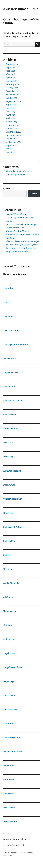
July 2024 (10, 149)
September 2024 (13, 142)
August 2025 (12, 104)
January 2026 (12, 88)
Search (6, 188)
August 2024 (12, 145)
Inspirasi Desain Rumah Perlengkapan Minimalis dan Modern (19, 217)
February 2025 (12, 125)
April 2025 (11, 118)
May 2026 (10, 74)
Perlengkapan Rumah (16, 174)
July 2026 (10, 67)
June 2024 (10, 152)
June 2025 (10, 111)
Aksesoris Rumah (15, 9)
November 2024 (13, 135)
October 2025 (12, 98)
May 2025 (10, 115)
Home (6, 833)
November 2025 (13, 94)
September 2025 (13, 101)
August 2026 (12, 64)
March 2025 (11, 121)
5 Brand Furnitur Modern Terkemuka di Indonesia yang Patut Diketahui (23, 234)
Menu (35, 9)
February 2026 (13, 84)
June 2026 (10, 71)
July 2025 (10, 108)
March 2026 (11, 81)
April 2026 (11, 77)
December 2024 (13, 132)
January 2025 (12, 128)
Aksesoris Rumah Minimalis (19, 171)
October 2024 (12, 138)
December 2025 (13, 91)
